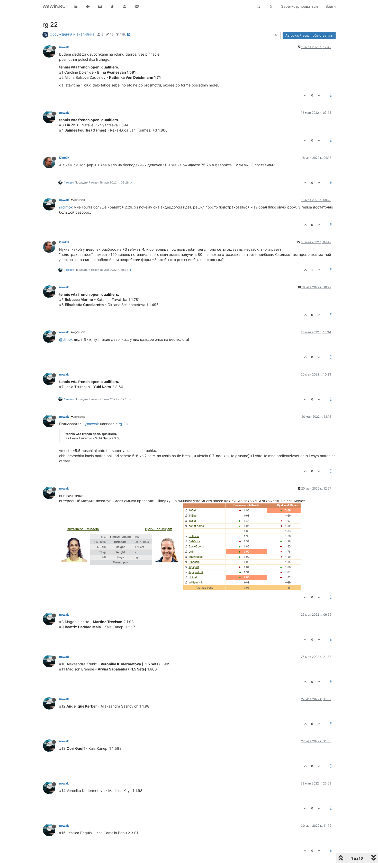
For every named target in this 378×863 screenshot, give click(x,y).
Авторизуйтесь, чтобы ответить (309, 35)
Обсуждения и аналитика (72, 34)
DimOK (64, 158)
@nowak (79, 416)
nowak (64, 47)
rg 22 (123, 424)
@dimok (66, 207)
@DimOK (79, 200)
